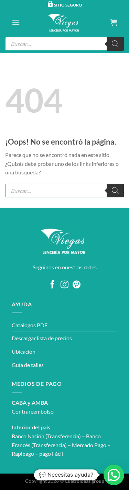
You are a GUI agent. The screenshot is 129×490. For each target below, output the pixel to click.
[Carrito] (113, 22)
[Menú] (16, 22)
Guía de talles (28, 365)
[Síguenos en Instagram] (64, 285)
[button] (114, 475)
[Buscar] (115, 44)
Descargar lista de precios (42, 338)
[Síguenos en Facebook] (52, 285)
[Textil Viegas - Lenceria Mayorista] (64, 22)
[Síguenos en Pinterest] (76, 285)
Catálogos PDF (29, 325)
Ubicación (23, 351)
